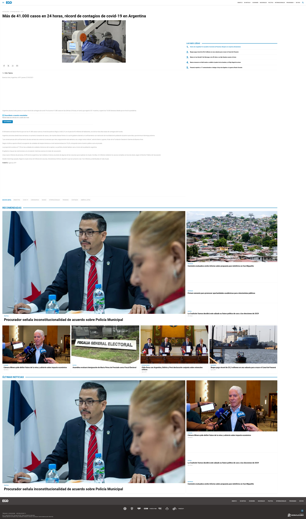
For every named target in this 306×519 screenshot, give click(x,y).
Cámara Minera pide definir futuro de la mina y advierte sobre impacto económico (35, 367)
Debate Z (240, 2)
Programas (289, 2)
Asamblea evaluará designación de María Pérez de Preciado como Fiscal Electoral (104, 367)
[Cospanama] (145, 510)
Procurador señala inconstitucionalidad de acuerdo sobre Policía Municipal (63, 320)
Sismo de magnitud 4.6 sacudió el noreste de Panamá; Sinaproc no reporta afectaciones (215, 47)
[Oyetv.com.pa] (138, 510)
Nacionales (263, 2)
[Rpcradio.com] (160, 510)
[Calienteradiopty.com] (167, 510)
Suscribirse (8, 121)
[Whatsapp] (13, 66)
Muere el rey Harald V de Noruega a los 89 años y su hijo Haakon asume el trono (213, 57)
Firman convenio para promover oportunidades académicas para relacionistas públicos (221, 293)
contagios (74, 200)
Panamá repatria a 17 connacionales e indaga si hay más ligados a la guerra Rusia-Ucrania (216, 67)
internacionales (54, 200)
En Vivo (298, 2)
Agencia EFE (144, 371)
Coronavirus (35, 200)
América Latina (85, 200)
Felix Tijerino (9, 73)
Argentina (16, 200)
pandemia (66, 200)
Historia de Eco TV (21, 513)
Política (270, 2)
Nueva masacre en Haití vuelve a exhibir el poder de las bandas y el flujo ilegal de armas (215, 62)
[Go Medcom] (153, 510)
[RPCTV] (131, 510)
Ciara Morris (6, 369)
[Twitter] (8, 66)
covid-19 (25, 200)
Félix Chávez (190, 315)
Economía (255, 2)
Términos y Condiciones (8, 513)
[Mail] (17, 66)
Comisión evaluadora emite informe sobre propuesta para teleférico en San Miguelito (221, 266)
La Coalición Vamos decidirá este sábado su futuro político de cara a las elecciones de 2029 (223, 314)
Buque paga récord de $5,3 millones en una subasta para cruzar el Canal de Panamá (214, 52)
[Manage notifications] (302, 510)
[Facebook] (4, 66)
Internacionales (280, 2)
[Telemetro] (124, 510)
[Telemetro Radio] (174, 510)
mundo (44, 200)
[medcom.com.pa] (181, 510)
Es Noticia (247, 2)
